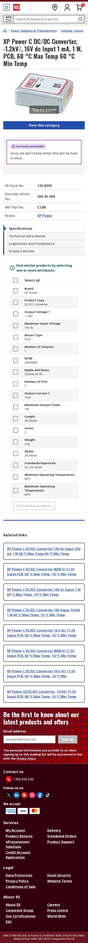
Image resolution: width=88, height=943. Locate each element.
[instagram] (32, 795)
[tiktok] (48, 795)
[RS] (16, 7)
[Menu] (6, 7)
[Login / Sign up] (67, 7)
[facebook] (40, 795)
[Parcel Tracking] (55, 7)
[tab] (44, 228)
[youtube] (24, 795)
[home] (5, 30)
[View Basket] (79, 7)
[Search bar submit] (80, 19)
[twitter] (9, 795)
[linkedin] (17, 795)
